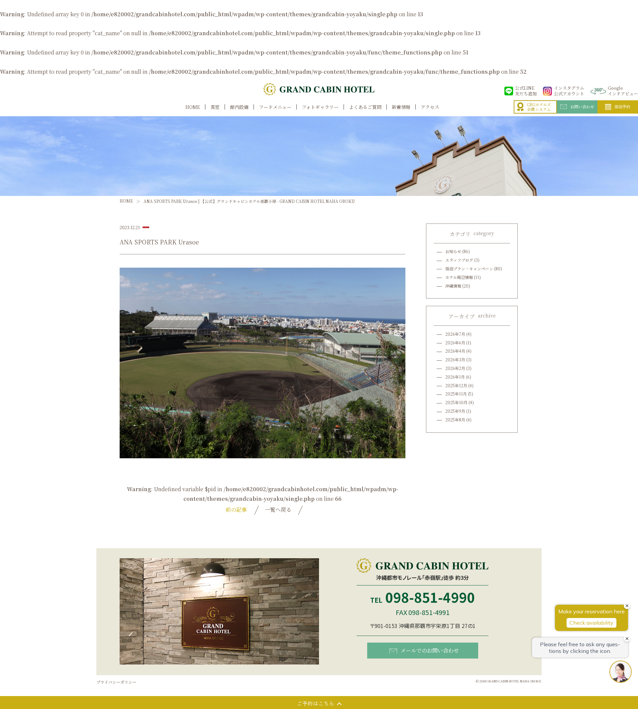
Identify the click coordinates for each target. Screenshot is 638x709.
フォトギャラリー (320, 107)
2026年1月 (455, 377)
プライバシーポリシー (116, 682)
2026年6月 (455, 342)
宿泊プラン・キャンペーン (469, 268)
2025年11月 (456, 394)
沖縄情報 (453, 286)
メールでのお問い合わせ (429, 650)
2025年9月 (455, 411)
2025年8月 (455, 419)
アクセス (430, 107)
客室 (215, 107)
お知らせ (453, 251)
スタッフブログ (459, 260)
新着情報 (401, 107)
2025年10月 (456, 402)
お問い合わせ (582, 106)
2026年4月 (455, 351)
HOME (192, 107)
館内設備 (239, 107)
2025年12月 (456, 385)
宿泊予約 (622, 106)
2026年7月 (455, 334)
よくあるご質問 (365, 107)
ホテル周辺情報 (459, 277)
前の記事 (236, 509)
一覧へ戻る (278, 509)
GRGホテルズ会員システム (539, 107)
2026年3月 (455, 359)
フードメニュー (275, 107)
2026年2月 (455, 368)
